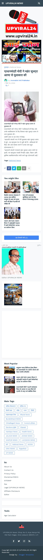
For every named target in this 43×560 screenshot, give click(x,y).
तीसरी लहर (9, 410)
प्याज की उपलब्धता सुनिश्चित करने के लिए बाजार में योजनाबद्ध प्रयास (30, 197)
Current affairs (29, 423)
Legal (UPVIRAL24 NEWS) (14, 487)
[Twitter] (14, 168)
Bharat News (25, 415)
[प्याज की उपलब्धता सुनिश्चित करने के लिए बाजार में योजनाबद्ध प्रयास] (31, 187)
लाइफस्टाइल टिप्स (11, 415)
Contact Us (8, 470)
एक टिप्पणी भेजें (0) (22, 238)
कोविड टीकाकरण (11, 406)
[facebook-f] (14, 541)
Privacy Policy (9, 474)
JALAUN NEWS (11, 436)
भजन (25, 410)
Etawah (23, 427)
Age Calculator (10, 515)
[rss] (29, 541)
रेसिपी (32, 410)
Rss (5, 484)
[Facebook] (9, 168)
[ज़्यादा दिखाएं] (29, 168)
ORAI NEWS (10, 449)
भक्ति (17, 410)
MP (7, 444)
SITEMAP (7, 481)
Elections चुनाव (11, 427)
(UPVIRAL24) (24, 550)
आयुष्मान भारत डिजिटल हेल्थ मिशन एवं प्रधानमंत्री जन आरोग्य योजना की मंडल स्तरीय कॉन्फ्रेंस (27, 370)
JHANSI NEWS (27, 436)
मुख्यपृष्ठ (6, 67)
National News (15, 67)
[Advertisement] (21, 334)
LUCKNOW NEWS (28, 440)
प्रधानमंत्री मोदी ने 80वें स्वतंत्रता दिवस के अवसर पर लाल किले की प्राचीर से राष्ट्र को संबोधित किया (26, 389)
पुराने (38, 245)
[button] (2, 3)
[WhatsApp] (19, 168)
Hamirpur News (12, 432)
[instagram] (24, 541)
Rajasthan (22, 449)
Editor (6, 494)
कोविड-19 (23, 406)
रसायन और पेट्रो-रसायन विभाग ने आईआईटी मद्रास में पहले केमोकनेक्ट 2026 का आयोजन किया (12, 224)
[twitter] (19, 541)
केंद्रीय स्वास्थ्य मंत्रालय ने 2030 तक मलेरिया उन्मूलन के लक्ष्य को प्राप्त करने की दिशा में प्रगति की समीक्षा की (12, 199)
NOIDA (30, 444)
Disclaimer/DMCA (11, 477)
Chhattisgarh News (13, 423)
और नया (5, 245)
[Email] (24, 168)
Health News (27, 432)
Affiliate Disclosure (12, 491)
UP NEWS (9, 453)
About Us (8, 467)
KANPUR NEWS (11, 440)
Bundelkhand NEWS (13, 419)
